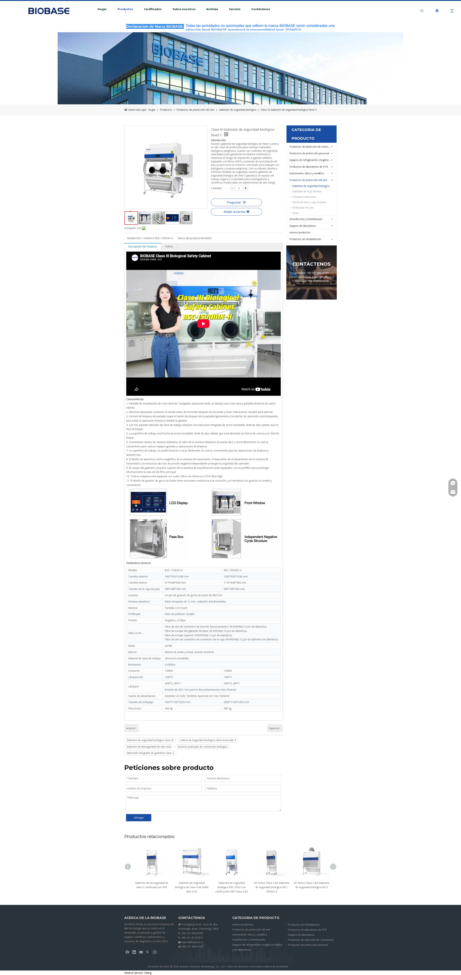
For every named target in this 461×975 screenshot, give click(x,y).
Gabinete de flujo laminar (307, 191)
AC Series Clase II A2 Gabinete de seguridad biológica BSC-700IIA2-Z (230, 887)
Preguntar (234, 202)
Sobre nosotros (184, 9)
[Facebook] (127, 952)
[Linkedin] (134, 952)
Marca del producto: (189, 238)
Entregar (139, 817)
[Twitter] (148, 952)
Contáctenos (260, 9)
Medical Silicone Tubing (137, 972)
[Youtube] (141, 952)
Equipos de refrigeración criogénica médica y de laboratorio (313, 160)
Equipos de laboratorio (302, 225)
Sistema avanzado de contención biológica (202, 746)
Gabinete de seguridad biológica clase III (150, 740)
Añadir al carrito (234, 212)
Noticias (212, 9)
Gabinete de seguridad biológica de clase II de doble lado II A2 (150, 887)
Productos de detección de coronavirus (312, 146)
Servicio (235, 9)
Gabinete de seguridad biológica (311, 186)
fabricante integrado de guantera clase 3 (150, 753)
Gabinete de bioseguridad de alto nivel (149, 746)
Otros (295, 213)
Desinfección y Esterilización (305, 219)
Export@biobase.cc (192, 942)
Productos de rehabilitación (305, 239)
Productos (125, 9)
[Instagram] (155, 952)
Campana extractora (304, 196)
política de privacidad (275, 966)
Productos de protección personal (309, 153)
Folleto (169, 246)
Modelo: (131, 238)
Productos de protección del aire (308, 180)
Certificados (153, 9)
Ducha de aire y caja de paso (309, 202)
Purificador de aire (303, 207)
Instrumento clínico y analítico (306, 173)
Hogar (102, 9)
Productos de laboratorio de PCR (308, 166)
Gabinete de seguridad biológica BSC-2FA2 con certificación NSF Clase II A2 (190, 887)
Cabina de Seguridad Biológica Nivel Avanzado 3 (208, 740)
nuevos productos (299, 232)
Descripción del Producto (142, 246)
